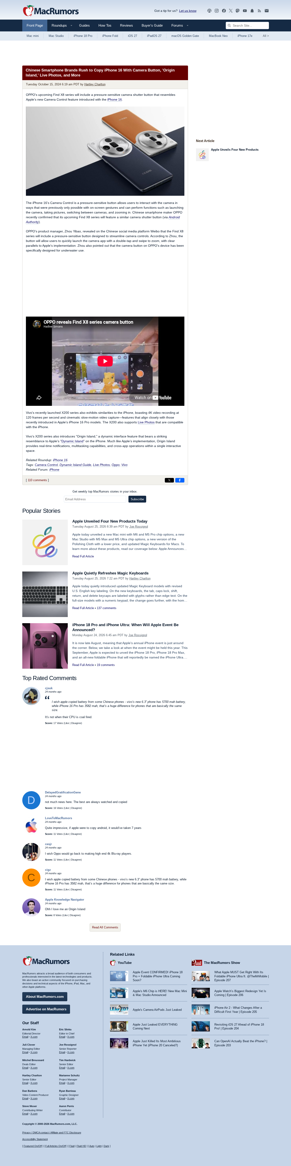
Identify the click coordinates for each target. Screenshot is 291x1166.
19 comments (106, 665)
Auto (91, 1146)
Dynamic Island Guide (75, 465)
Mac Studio (56, 36)
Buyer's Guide (152, 25)
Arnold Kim (29, 1029)
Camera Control (46, 465)
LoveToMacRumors (58, 818)
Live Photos (146, 422)
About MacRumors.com (45, 996)
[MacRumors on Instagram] (216, 10)
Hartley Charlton (94, 84)
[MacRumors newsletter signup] (266, 10)
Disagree (76, 723)
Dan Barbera (29, 1091)
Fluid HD (81, 1146)
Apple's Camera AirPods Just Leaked (157, 1009)
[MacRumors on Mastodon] (237, 10)
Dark (106, 1146)
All (266, 36)
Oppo (116, 465)
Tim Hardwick (67, 1060)
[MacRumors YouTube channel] (245, 10)
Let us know (187, 11)
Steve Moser (29, 1106)
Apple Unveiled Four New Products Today (109, 521)
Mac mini (33, 36)
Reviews (126, 25)
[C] (31, 885)
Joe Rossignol (138, 526)
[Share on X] (169, 480)
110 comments (37, 480)
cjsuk (49, 688)
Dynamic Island (72, 441)
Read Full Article (83, 556)
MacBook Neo (218, 36)
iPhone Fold (110, 36)
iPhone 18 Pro (83, 36)
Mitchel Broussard (33, 1060)
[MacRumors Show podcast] (209, 10)
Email (25, 1036)
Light (99, 1146)
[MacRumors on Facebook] (224, 10)
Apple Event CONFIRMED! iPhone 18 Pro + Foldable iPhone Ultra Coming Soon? (158, 976)
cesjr (48, 844)
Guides (84, 25)
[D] (31, 808)
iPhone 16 (114, 99)
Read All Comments (105, 927)
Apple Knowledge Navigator (64, 899)
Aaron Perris (66, 1106)
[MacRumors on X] (231, 10)
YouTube (125, 963)
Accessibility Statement (35, 1139)
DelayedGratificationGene (63, 792)
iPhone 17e (245, 36)
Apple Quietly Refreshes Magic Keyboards (110, 573)
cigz (48, 869)
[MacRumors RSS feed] (259, 10)
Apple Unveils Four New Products (234, 149)
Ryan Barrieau (67, 1091)
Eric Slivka (65, 1029)
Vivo (124, 465)
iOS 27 (132, 36)
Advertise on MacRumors (46, 1009)
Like (67, 723)
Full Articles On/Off (55, 1146)
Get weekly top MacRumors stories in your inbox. (105, 491)
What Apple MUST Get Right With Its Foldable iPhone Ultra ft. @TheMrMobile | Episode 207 (241, 976)
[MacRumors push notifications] (252, 10)
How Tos (104, 25)
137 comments (106, 608)
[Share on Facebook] (179, 480)
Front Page (35, 25)
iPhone (54, 469)
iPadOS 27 (154, 36)
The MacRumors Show (222, 963)
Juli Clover (28, 1044)
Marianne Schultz (69, 1075)
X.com (34, 1036)
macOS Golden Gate (185, 36)
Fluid (72, 1146)
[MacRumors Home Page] (50, 11)
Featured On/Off (33, 1146)
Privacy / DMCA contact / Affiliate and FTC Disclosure (51, 1132)
